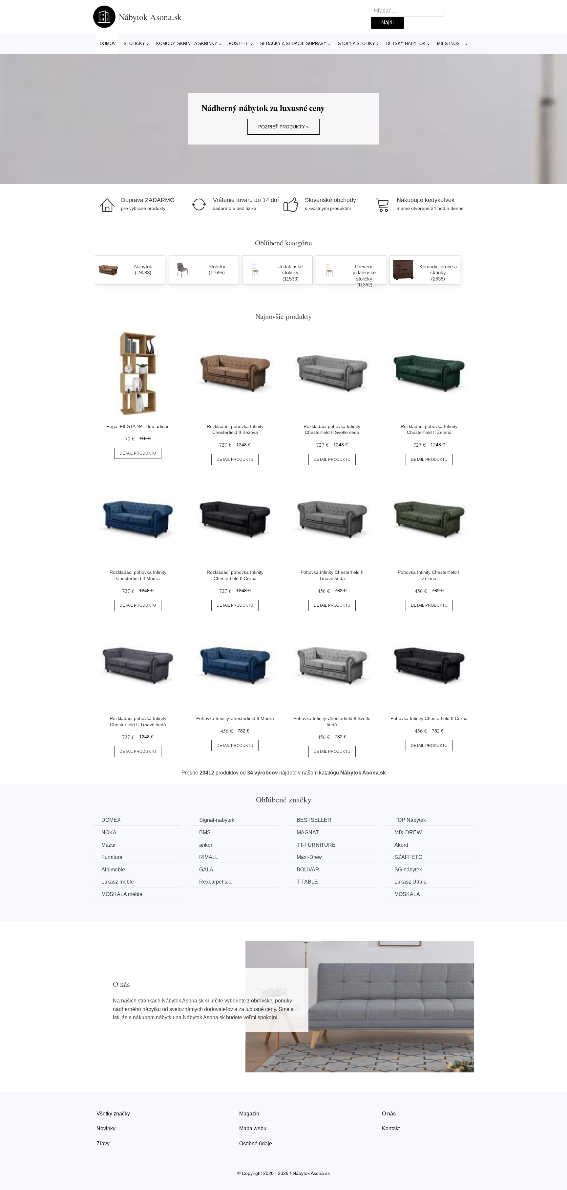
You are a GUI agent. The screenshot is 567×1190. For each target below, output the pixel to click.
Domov (108, 43)
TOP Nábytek (410, 820)
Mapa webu (252, 1128)
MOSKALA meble (121, 894)
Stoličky (134, 43)
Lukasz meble (117, 882)
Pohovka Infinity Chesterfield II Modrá (235, 718)
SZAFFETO (408, 857)
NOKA (108, 832)
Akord (401, 845)
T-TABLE (307, 882)
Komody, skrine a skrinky (186, 43)
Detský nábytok (406, 43)
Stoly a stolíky (356, 43)
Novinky (106, 1128)
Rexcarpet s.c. (215, 882)
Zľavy (103, 1143)
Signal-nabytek (216, 820)
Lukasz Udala (410, 882)
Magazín (249, 1113)
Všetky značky (113, 1113)
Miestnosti (450, 43)
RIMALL (208, 857)
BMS (205, 832)
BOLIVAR (308, 869)
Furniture (111, 857)
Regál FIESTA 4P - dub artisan (138, 426)
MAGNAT (308, 832)
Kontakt (391, 1128)
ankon (206, 845)
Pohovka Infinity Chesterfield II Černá (429, 718)
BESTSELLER (314, 820)
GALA (206, 869)
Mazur (108, 845)
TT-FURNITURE (316, 845)
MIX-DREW (408, 832)
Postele (239, 43)
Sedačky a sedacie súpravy (293, 43)
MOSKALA (407, 894)
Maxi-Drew (309, 857)
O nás (389, 1113)
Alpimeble (113, 869)
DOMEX (111, 820)
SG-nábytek (408, 869)
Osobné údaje (255, 1143)
